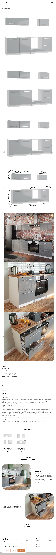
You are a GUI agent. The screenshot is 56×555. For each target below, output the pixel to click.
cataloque (37, 540)
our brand (26, 540)
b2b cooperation (50, 540)
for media (49, 543)
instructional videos (38, 545)
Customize (7, 550)
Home (3, 8)
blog (37, 543)
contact (26, 543)
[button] (28, 385)
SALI (6, 8)
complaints (38, 546)
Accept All (21, 550)
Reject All (14, 550)
